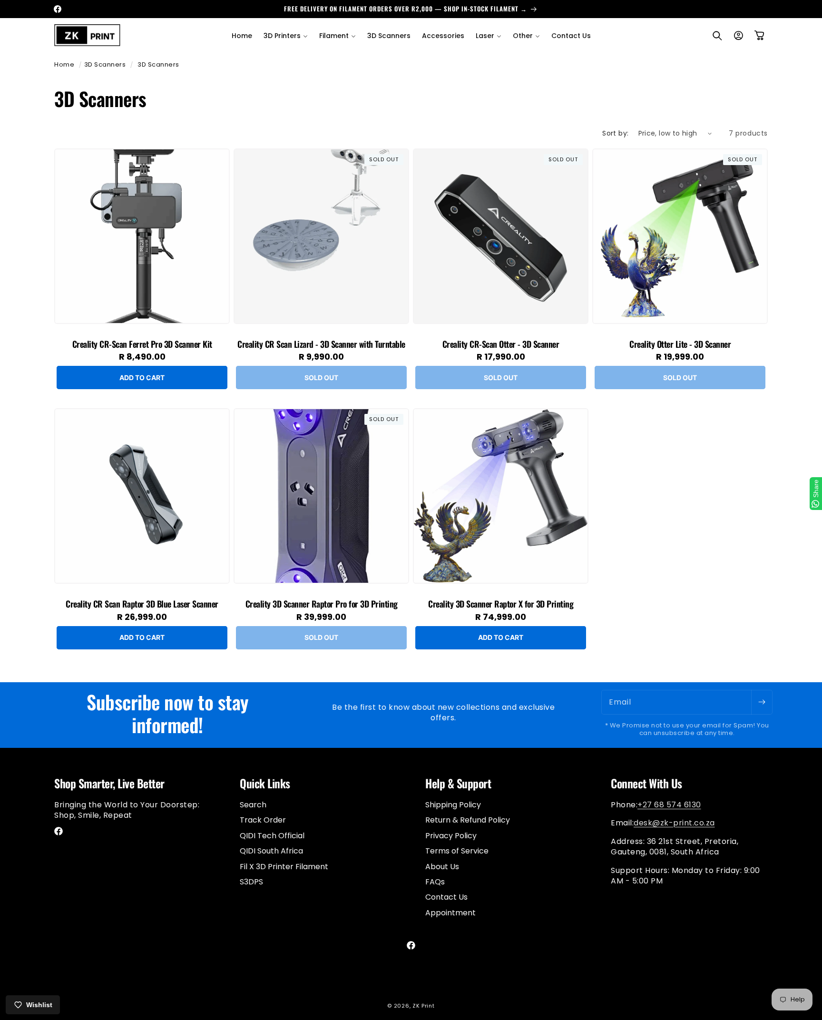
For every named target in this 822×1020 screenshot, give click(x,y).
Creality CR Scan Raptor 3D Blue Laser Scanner (142, 604)
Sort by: (615, 133)
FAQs (435, 881)
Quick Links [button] (265, 783)
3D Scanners (105, 64)
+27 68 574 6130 (669, 804)
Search (253, 804)
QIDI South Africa (271, 850)
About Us (442, 866)
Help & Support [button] (458, 783)
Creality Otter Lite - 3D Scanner (680, 344)
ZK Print (423, 1006)
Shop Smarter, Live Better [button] (109, 783)
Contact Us (446, 897)
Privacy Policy (451, 835)
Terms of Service (457, 850)
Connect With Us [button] (646, 783)
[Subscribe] (761, 702)
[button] (285, 36)
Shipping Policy (453, 804)
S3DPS (251, 881)
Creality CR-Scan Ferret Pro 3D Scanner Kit (142, 344)
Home (64, 64)
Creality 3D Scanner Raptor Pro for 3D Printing (321, 604)
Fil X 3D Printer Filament (284, 866)
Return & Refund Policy (467, 819)
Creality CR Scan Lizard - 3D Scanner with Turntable (321, 344)
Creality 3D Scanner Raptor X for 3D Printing (500, 604)
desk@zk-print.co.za (674, 822)
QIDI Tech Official (272, 835)
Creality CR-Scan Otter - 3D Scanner (500, 344)
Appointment (450, 912)
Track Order (263, 819)
